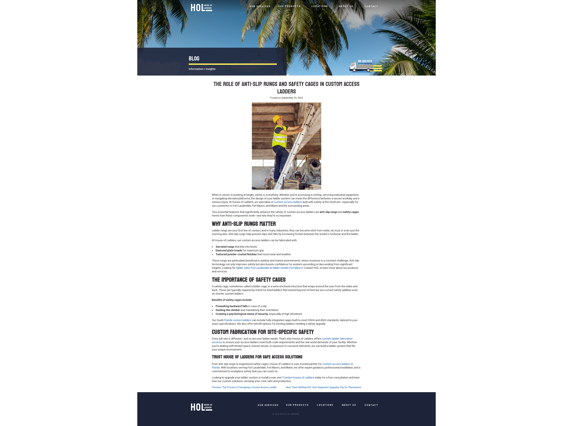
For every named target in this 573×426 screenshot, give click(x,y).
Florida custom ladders (237, 320)
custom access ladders (288, 202)
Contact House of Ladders (298, 377)
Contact (371, 6)
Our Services (260, 6)
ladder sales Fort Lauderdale (252, 267)
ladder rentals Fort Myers (287, 267)
